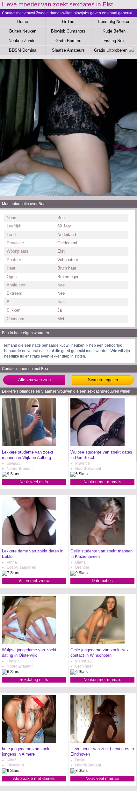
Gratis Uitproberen (111, 50)
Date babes (102, 580)
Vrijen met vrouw (33, 580)
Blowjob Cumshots (68, 31)
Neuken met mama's (102, 481)
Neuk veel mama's (102, 778)
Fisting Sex (114, 40)
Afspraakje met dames (34, 778)
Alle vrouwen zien (34, 379)
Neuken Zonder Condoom (23, 41)
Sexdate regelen (103, 379)
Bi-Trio (68, 21)
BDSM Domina (22, 50)
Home (22, 21)
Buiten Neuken (22, 31)
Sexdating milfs (33, 679)
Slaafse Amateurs (68, 50)
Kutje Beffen (114, 31)
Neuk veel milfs (33, 481)
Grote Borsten (68, 40)
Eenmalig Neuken (114, 21)
